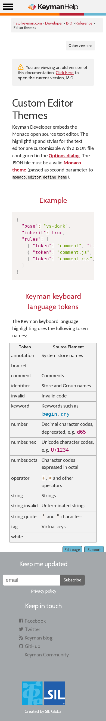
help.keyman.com (28, 23)
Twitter (32, 629)
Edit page (72, 549)
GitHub (32, 646)
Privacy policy (43, 591)
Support (94, 549)
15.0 (69, 23)
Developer (54, 23)
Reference (84, 23)
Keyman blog (38, 638)
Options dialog (64, 156)
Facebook (35, 621)
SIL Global (54, 712)
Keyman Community (47, 654)
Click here (65, 72)
